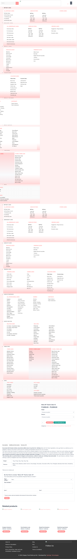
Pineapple (8, 70)
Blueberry (8, 51)
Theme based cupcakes (39, 395)
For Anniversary (10, 31)
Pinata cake (9, 274)
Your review (7, 482)
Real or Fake (9, 284)
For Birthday (6, 18)
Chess (30, 360)
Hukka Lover (9, 395)
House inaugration (19, 163)
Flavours (43, 414)
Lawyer (8, 303)
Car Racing (31, 359)
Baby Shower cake (19, 155)
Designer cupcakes (38, 392)
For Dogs (36, 384)
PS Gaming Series (30, 281)
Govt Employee (21, 302)
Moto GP (29, 288)
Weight (42, 409)
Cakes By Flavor (8, 242)
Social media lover (19, 180)
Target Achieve (14, 103)
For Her (8, 332)
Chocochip (8, 55)
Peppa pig (36, 325)
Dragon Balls (36, 336)
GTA (28, 283)
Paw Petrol (36, 333)
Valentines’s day (13, 93)
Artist (19, 311)
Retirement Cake (18, 162)
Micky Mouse (15, 135)
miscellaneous (15, 144)
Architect (9, 305)
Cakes (5, 380)
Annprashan (17, 166)
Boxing (30, 356)
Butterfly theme (10, 359)
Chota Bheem (15, 130)
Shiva (13, 143)
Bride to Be (17, 176)
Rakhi (21, 86)
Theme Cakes (7, 346)
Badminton (31, 357)
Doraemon (36, 340)
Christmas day (23, 84)
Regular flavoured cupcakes (39, 55)
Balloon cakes (9, 275)
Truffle (7, 64)
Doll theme (9, 366)
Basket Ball (31, 354)
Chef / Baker (9, 313)
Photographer (10, 307)
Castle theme (10, 373)
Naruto (28, 279)
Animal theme (10, 352)
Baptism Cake (18, 171)
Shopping (9, 394)
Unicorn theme (10, 365)
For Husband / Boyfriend (12, 333)
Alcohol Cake (18, 159)
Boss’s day (12, 80)
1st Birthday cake (7, 16)
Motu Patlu (36, 343)
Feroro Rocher (36, 59)
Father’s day (12, 86)
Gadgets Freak (10, 397)
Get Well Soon (18, 179)
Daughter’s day (13, 84)
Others (35, 388)
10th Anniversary (10, 33)
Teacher (8, 302)
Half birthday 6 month (8, 15)
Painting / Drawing (37, 303)
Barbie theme (9, 356)
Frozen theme (37, 327)
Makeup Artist (10, 317)
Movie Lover (9, 391)
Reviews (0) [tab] (24, 445)
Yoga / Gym (35, 308)
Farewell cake (18, 160)
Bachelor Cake (18, 157)
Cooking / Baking (36, 306)
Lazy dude (9, 386)
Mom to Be (17, 177)
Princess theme (10, 368)
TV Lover (9, 387)
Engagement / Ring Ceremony (57, 28)
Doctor (8, 300)
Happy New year (23, 82)
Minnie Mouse (15, 136)
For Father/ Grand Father (12, 327)
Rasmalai (35, 53)
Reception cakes (54, 33)
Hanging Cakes (10, 286)
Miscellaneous (30, 286)
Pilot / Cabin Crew (22, 305)
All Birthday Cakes (50, 425)
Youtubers (20, 308)
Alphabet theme (10, 351)
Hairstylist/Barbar (10, 311)
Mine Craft (14, 132)
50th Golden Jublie (10, 39)
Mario (13, 138)
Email (40, 490)
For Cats (35, 386)
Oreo (35, 61)
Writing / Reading (36, 302)
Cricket (30, 351)
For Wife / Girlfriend (11, 335)
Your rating (6, 479)
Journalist (20, 299)
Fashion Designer (21, 303)
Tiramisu (35, 57)
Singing (34, 300)
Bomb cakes (9, 277)
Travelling (35, 305)
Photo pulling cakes (11, 281)
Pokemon (14, 139)
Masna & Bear (36, 330)
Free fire (28, 275)
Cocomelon (36, 329)
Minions (35, 335)
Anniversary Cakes (8, 219)
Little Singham (15, 141)
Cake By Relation (8, 321)
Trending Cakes (7, 269)
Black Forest (8, 59)
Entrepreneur (20, 307)
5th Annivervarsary (10, 41)
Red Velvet (8, 61)
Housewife (9, 310)
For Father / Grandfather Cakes (13, 326)
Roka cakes (53, 31)
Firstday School (13, 87)
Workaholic (9, 384)
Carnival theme (10, 362)
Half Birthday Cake (8, 20)
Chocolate (8, 58)
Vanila (7, 66)
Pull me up (9, 279)
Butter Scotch (9, 53)
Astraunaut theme (10, 354)
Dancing (35, 299)
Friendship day (13, 95)
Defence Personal (10, 314)
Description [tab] (5, 445)
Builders (19, 310)
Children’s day (13, 82)
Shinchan (35, 341)
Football (31, 352)
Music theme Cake (19, 173)
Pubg (28, 274)
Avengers (36, 338)
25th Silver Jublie (10, 37)
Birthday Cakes (7, 13)
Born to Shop (18, 182)
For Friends (9, 329)
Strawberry (8, 62)
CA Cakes (9, 308)
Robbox (35, 332)
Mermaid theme (10, 363)
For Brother (9, 330)
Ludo (28, 277)
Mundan (16, 165)
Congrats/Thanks (18, 168)
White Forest (36, 52)
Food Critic (20, 313)
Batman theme (10, 357)
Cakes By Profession (9, 294)
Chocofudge (8, 56)
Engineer (8, 299)
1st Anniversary (10, 35)
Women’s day (13, 89)
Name (5, 490)
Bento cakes (9, 283)
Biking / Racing (36, 310)
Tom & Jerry (14, 133)
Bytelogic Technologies (53, 555)
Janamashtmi (23, 80)
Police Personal (21, 300)
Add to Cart (49, 422)
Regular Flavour (9, 67)
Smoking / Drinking (11, 392)
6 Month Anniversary (11, 43)
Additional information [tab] (14, 445)
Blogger (8, 316)
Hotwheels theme (10, 370)
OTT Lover (9, 389)
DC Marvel (14, 146)
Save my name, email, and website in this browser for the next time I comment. (20, 495)
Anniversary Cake (10, 28)
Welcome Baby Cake (19, 169)
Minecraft (29, 284)
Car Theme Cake (10, 360)
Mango (7, 69)
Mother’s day (13, 91)
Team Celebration (15, 105)
